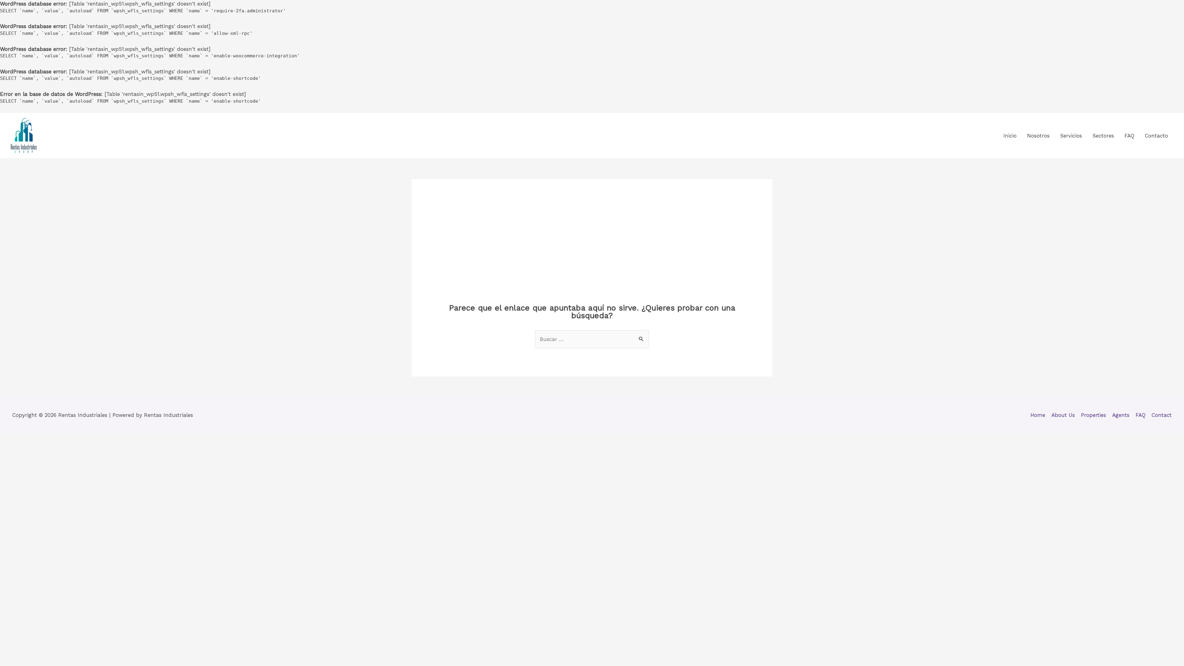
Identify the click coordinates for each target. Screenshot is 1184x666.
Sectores (1103, 136)
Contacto (1156, 136)
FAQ (1129, 136)
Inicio (1010, 136)
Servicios (1071, 136)
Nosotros (1038, 136)
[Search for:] (592, 339)
